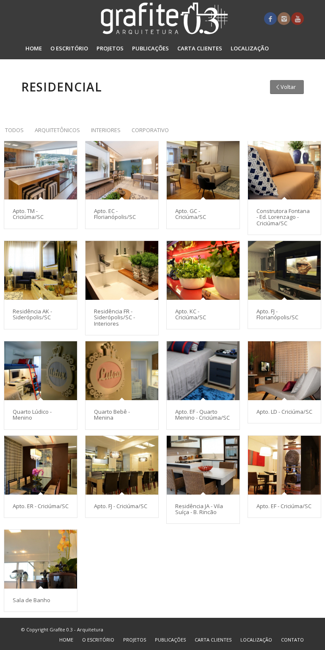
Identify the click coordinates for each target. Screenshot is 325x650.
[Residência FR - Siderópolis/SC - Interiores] (121, 270)
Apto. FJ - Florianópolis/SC (277, 314)
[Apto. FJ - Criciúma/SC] (121, 465)
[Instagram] (284, 18)
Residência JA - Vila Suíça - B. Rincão (199, 509)
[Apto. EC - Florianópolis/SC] (121, 170)
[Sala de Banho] (40, 559)
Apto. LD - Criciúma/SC (284, 411)
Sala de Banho (31, 600)
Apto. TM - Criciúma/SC (28, 214)
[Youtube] (297, 18)
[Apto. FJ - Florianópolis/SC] (284, 270)
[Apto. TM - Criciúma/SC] (40, 170)
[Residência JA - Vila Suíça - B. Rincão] (203, 465)
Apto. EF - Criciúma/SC (283, 506)
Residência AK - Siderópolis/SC (32, 314)
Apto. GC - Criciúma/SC (190, 214)
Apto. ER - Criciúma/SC (41, 506)
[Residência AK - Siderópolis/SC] (40, 270)
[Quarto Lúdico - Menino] (40, 370)
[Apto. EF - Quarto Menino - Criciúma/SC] (203, 370)
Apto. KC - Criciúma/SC (190, 314)
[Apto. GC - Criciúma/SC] (203, 170)
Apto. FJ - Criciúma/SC (120, 506)
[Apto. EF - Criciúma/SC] (284, 465)
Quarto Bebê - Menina (112, 414)
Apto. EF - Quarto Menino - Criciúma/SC (202, 414)
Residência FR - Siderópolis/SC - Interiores (114, 317)
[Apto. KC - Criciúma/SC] (203, 270)
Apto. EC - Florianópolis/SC (115, 214)
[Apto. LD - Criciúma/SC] (284, 370)
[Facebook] (270, 18)
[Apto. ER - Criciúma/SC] (40, 465)
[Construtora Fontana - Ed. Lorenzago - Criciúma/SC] (284, 170)
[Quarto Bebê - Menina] (121, 370)
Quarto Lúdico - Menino (32, 414)
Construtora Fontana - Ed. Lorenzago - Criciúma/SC (283, 217)
